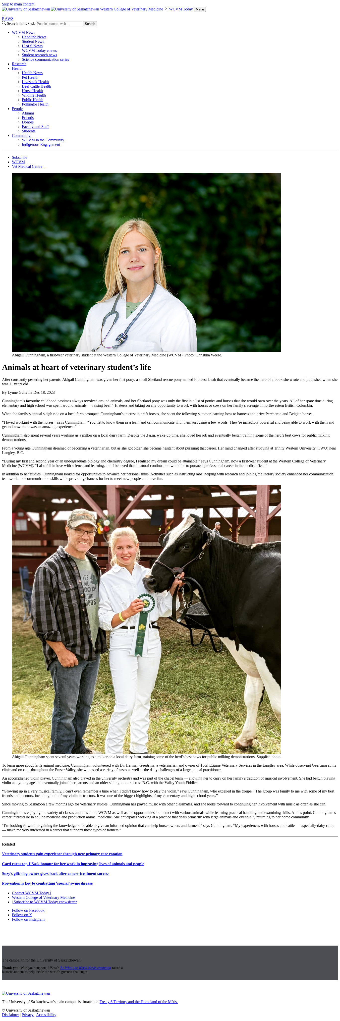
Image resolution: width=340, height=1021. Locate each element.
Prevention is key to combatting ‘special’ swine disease (47, 883)
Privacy (28, 1015)
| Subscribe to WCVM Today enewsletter (44, 902)
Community (21, 135)
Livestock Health (35, 82)
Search (90, 24)
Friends (28, 117)
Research (19, 64)
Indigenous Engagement (41, 144)
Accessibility (46, 1015)
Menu (200, 9)
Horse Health (32, 91)
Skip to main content (18, 4)
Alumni (28, 113)
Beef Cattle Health (36, 86)
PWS (7, 18)
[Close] (4, 15)
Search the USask (21, 23)
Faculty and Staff (35, 126)
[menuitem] (175, 46)
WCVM (18, 162)
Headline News (34, 37)
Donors (28, 122)
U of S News (32, 46)
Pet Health (30, 77)
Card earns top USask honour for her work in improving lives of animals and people (73, 864)
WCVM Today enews (39, 50)
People (17, 109)
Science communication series (45, 59)
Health (17, 68)
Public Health (32, 100)
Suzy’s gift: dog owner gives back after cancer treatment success (55, 873)
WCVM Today (181, 9)
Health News (32, 73)
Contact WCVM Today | (31, 893)
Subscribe (19, 157)
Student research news (39, 55)
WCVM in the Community (43, 140)
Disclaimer (10, 1015)
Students (28, 131)
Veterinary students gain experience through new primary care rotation (62, 854)
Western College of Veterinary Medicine (131, 9)
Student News (33, 41)
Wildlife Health (34, 95)
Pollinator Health (35, 104)
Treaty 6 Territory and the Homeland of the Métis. (139, 1002)
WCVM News (23, 32)
